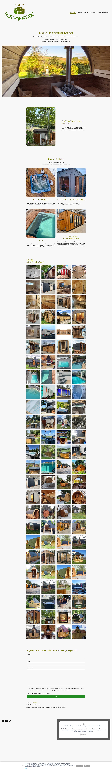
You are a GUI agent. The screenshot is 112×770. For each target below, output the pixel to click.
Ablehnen (87, 765)
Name (28, 654)
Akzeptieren (84, 734)
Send (56, 696)
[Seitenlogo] (19, 12)
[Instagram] (6, 721)
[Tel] (10, 721)
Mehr (26, 768)
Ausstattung (30, 668)
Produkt (29, 661)
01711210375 (34, 702)
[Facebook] (3, 721)
